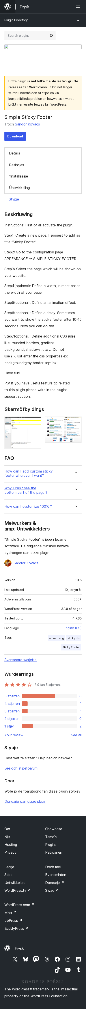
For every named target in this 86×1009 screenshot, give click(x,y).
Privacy (10, 852)
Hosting (10, 844)
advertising (56, 638)
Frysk (19, 948)
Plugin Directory (16, 20)
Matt (10, 913)
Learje (9, 867)
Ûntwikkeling (19, 187)
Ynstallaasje (18, 176)
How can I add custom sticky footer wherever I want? (28, 473)
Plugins (50, 844)
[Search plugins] (51, 35)
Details (14, 153)
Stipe (8, 874)
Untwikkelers (14, 882)
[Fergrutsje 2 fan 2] (75, 422)
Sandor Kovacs (27, 124)
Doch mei (53, 867)
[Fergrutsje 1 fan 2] (35, 422)
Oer (7, 829)
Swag (52, 890)
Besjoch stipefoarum (20, 768)
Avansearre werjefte (20, 660)
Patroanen (53, 852)
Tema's (51, 837)
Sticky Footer (71, 647)
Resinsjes (16, 165)
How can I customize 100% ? (28, 506)
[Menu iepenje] (79, 6)
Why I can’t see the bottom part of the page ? (25, 490)
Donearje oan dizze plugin (25, 801)
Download (15, 136)
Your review (13, 735)
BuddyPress (16, 928)
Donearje (54, 882)
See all (76, 735)
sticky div (73, 638)
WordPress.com (19, 905)
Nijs (7, 837)
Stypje (14, 199)
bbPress (13, 920)
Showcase (53, 829)
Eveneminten (55, 874)
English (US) (73, 628)
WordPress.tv (17, 890)
